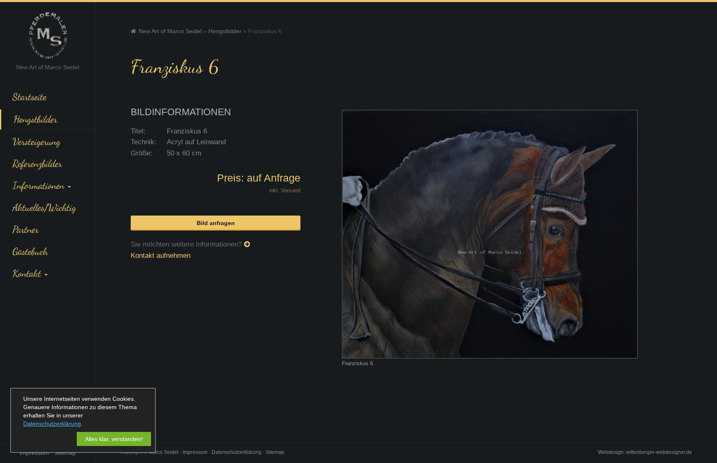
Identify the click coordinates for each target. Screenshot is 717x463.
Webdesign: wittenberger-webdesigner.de (645, 452)
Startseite (29, 96)
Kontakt (28, 273)
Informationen (39, 185)
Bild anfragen (216, 223)
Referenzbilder (37, 163)
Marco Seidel (163, 452)
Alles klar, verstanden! (114, 439)
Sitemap (65, 452)
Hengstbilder (35, 119)
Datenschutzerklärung (236, 452)
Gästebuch (30, 251)
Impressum (34, 452)
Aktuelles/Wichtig (44, 207)
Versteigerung (36, 141)
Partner (25, 229)
